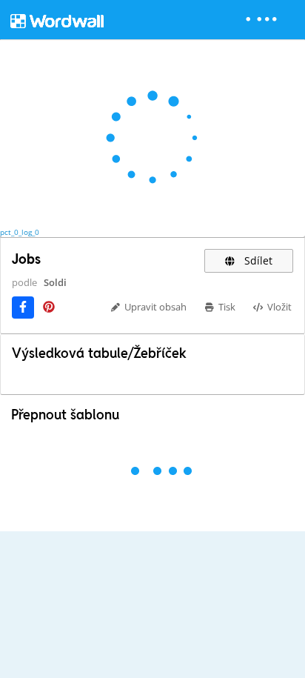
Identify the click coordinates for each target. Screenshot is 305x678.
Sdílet (256, 260)
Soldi (55, 282)
